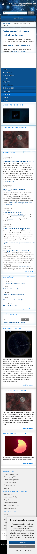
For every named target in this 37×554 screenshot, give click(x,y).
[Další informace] (18, 344)
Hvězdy (5, 79)
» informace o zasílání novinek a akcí (14, 323)
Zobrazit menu (18, 18)
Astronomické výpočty (10, 497)
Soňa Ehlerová (7, 187)
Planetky (6, 520)
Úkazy (5, 69)
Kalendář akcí (8, 277)
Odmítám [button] (22, 546)
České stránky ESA (9, 485)
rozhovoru (10, 219)
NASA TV (6, 488)
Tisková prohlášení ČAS (11, 474)
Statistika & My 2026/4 (17, 215)
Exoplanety (6, 82)
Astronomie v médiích (10, 502)
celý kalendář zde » (28, 309)
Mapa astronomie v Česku (12, 505)
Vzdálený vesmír (8, 85)
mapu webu (10, 45)
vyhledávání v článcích (19, 51)
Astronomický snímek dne (13, 105)
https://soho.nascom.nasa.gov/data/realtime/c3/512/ (19, 243)
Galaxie (6, 517)
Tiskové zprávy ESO (10, 482)
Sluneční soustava (9, 76)
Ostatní (5, 97)
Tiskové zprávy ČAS (10, 477)
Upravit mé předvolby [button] (22, 550)
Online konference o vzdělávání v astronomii (14, 190)
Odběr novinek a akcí (11, 314)
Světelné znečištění (9, 88)
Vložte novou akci (30, 276)
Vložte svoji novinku (29, 152)
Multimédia (6, 91)
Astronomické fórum (10, 508)
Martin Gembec (7, 159)
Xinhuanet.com (9, 181)
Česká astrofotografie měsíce (14, 127)
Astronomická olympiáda (11, 480)
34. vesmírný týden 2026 (12, 328)
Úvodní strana (7, 23)
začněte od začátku (24, 45)
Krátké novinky (9, 153)
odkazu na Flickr (24, 267)
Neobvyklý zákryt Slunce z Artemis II (16, 251)
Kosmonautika (7, 72)
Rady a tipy (7, 500)
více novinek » (29, 272)
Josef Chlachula (7, 210)
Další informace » (28, 385)
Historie (5, 100)
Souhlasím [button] (22, 542)
